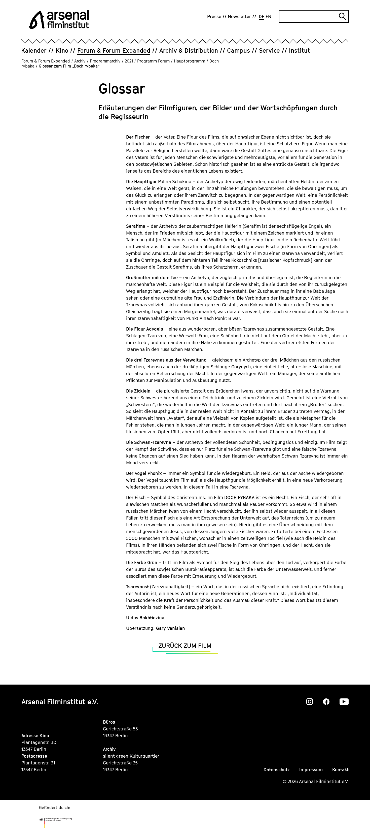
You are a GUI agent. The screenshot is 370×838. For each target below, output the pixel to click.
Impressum (311, 769)
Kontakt (340, 769)
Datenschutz (277, 769)
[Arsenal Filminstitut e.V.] (59, 19)
